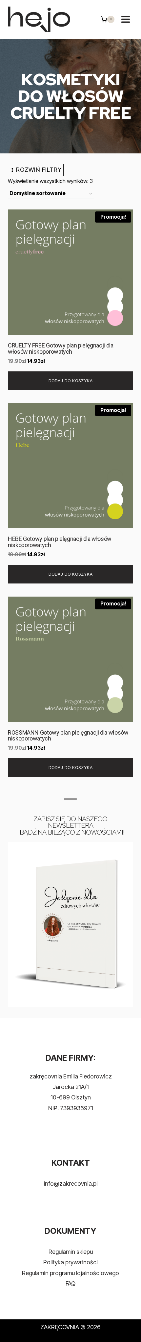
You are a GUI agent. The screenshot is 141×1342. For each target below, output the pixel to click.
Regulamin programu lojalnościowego (70, 1273)
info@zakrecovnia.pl (70, 1183)
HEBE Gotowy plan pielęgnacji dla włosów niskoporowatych (59, 541)
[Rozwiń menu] (125, 19)
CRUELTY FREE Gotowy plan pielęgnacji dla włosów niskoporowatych (60, 348)
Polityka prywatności (70, 1262)
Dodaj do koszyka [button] (71, 380)
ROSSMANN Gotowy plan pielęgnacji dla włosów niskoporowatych (68, 735)
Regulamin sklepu (71, 1251)
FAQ (70, 1283)
